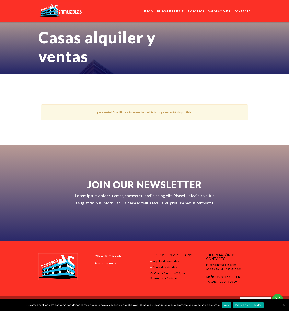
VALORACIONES (219, 11)
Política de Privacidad (107, 255)
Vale (226, 304)
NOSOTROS (196, 11)
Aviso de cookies (105, 263)
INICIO (148, 11)
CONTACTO (242, 11)
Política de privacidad (248, 304)
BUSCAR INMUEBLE (170, 11)
